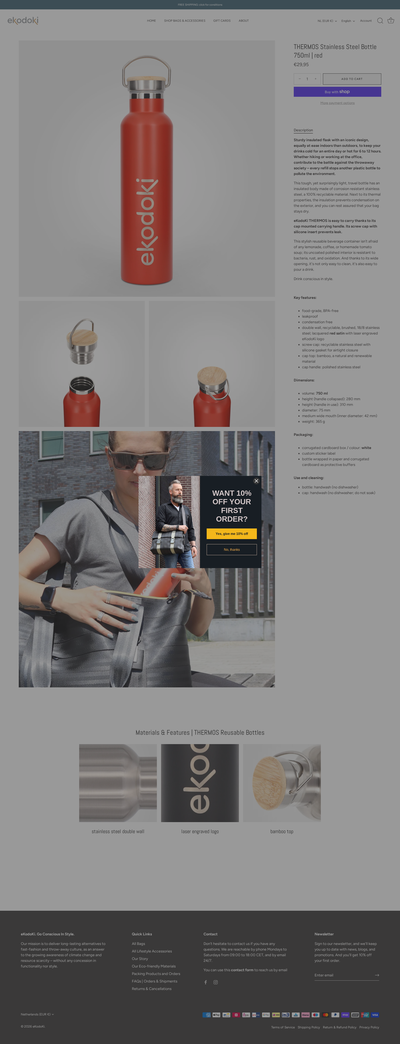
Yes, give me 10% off (232, 534)
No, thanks (232, 549)
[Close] (256, 481)
